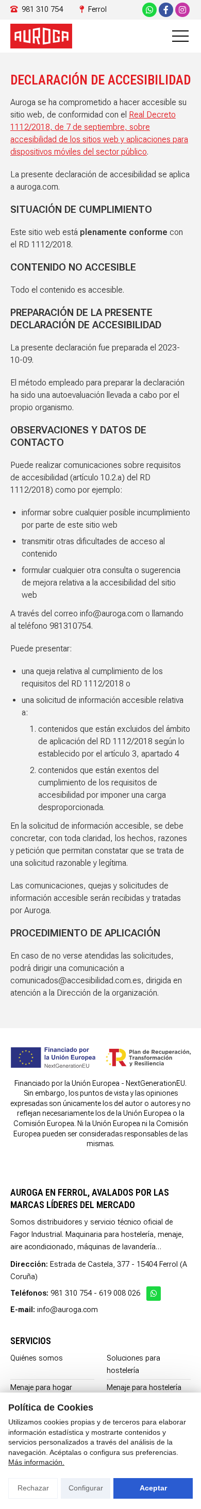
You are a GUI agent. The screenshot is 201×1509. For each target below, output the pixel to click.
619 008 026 (119, 1293)
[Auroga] (41, 36)
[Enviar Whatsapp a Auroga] (149, 10)
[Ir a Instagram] (182, 10)
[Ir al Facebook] (166, 10)
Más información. (36, 1462)
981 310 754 (71, 1293)
